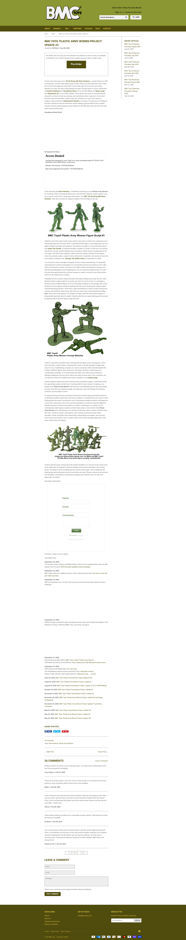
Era (67, 29)
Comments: (68, 515)
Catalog (88, 29)
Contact (107, 29)
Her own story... (72, 669)
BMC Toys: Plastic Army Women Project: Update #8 (73, 710)
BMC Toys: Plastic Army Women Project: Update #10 (73, 718)
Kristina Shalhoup (53, 91)
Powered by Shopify (62, 937)
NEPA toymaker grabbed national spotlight (75, 567)
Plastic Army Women (66, 743)
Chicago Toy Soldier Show (74, 258)
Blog (98, 29)
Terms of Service (65, 931)
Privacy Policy (55, 931)
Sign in (118, 12)
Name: (65, 498)
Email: (65, 506)
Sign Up (137, 920)
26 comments (49, 740)
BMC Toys (52, 937)
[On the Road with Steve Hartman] (76, 237)
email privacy (80, 535)
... (90, 567)
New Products (53, 743)
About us (48, 918)
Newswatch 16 (53, 93)
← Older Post (49, 752)
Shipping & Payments (52, 921)
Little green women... (87, 671)
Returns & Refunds (51, 924)
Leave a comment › (101, 761)
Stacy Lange (100, 91)
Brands (57, 29)
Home (46, 34)
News (53, 34)
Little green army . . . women (86, 674)
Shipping (77, 29)
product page (93, 377)
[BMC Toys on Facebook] (139, 931)
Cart (137, 17)
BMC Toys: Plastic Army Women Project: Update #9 (72, 714)
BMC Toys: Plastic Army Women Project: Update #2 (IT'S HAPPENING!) (82, 685)
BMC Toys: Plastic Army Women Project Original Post (74, 678)
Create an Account (133, 12)
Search (47, 915)
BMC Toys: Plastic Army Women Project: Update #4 (75, 689)
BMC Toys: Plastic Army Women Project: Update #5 (76, 693)
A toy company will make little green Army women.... (89, 662)
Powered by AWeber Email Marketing (76, 539)
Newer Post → (103, 752)
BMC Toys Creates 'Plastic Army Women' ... (80, 660)
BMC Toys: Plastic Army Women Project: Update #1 (74, 682)
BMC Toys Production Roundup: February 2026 (131, 91)
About (47, 29)
